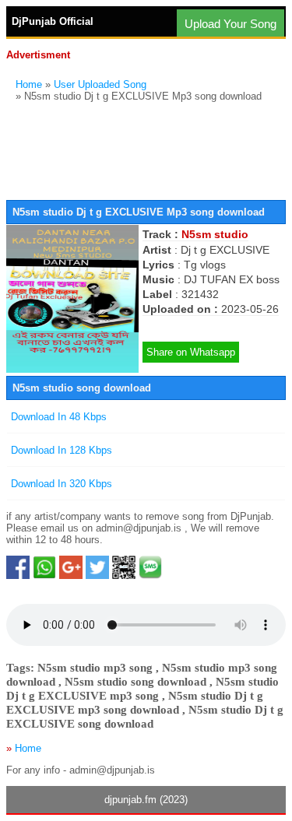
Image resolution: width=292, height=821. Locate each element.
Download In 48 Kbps (59, 417)
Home (29, 84)
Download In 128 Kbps (61, 450)
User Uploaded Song (100, 84)
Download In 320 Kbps (61, 483)
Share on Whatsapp (190, 352)
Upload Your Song (230, 23)
